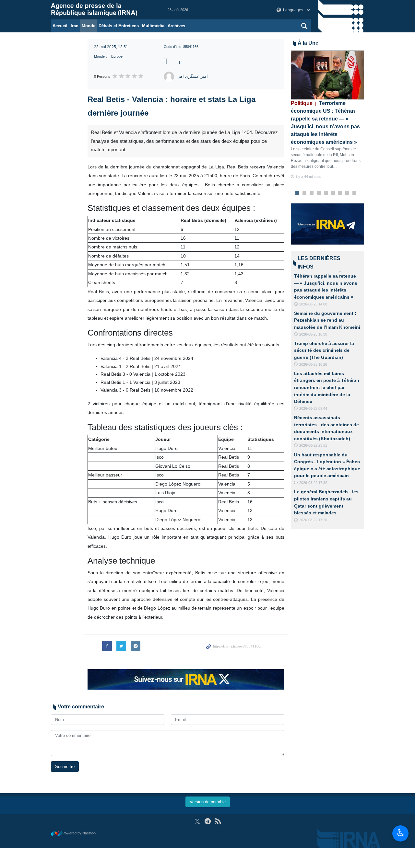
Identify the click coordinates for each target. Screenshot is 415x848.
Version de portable (208, 801)
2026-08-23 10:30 (313, 334)
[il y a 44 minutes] (327, 75)
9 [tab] (354, 193)
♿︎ (400, 833)
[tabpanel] (327, 115)
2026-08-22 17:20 (313, 520)
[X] (197, 821)
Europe (117, 56)
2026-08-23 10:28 (313, 364)
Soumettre (65, 766)
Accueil (60, 25)
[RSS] (217, 821)
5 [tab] (326, 193)
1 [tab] (297, 193)
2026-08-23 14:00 (313, 304)
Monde (88, 25)
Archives (176, 25)
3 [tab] (311, 193)
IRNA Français (103, 9)
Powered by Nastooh (79, 833)
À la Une (308, 43)
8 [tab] (347, 193)
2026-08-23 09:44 (313, 408)
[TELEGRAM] (207, 821)
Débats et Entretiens (119, 25)
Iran (74, 25)
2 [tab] (304, 193)
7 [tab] (340, 193)
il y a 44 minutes (308, 176)
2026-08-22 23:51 (313, 445)
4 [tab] (318, 193)
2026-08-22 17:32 (313, 483)
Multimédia (153, 25)
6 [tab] (333, 193)
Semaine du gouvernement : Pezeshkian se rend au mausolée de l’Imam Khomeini (327, 320)
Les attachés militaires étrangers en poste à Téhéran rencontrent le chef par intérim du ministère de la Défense (326, 387)
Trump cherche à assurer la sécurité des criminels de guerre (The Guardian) (324, 350)
